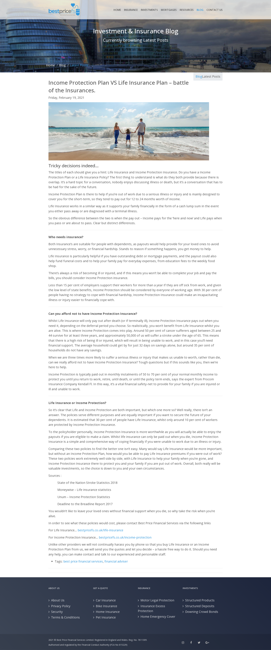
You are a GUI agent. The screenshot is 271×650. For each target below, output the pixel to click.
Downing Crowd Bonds (201, 612)
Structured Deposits (199, 606)
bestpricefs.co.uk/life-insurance (100, 530)
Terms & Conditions (65, 617)
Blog (200, 10)
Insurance (131, 10)
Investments (149, 10)
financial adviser (116, 561)
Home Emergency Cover (158, 616)
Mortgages (169, 10)
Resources (187, 10)
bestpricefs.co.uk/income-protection (125, 537)
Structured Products (200, 600)
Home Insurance (108, 612)
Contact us (215, 10)
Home (117, 10)
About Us (57, 600)
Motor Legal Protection (157, 600)
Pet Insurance (106, 617)
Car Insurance (106, 600)
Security (57, 612)
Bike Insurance (106, 606)
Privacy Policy (60, 606)
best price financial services (83, 561)
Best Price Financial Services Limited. (75, 639)
